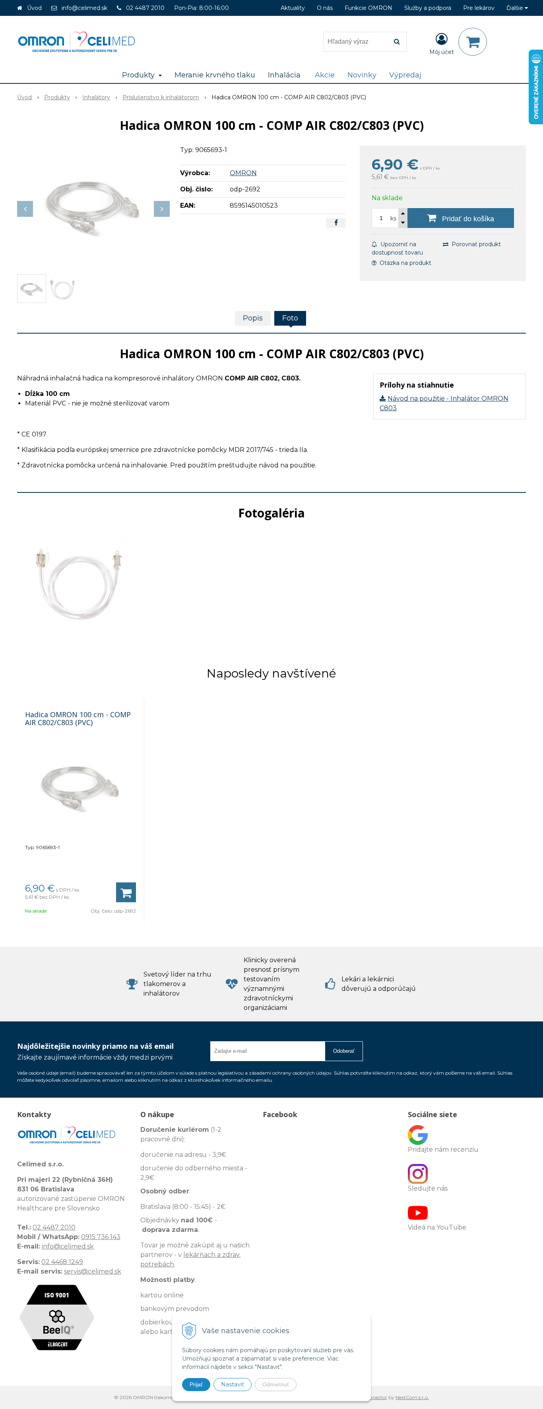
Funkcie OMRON (368, 8)
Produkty (57, 97)
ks (393, 218)
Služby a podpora (427, 8)
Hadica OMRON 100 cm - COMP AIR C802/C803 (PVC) (78, 718)
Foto (290, 318)
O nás (325, 8)
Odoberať (344, 1051)
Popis (253, 318)
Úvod (34, 8)
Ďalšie (515, 8)
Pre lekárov (479, 8)
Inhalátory (96, 97)
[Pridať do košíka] (126, 892)
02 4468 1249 (62, 1262)
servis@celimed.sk (92, 1271)
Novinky (361, 75)
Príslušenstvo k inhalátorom (160, 97)
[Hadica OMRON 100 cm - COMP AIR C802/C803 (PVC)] (93, 204)
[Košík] (472, 42)
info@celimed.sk (84, 8)
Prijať (196, 1384)
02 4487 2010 (145, 8)
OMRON (243, 173)
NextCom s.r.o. (412, 1397)
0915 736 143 (100, 1237)
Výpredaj (405, 75)
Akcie (325, 75)
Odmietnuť (275, 1384)
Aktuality (293, 8)
